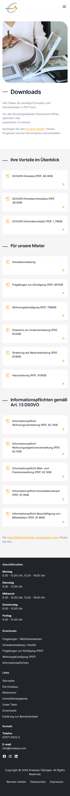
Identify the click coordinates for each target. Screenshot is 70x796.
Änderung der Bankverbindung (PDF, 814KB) (35, 354)
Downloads (9, 710)
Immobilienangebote (15, 698)
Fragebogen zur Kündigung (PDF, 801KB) (37, 284)
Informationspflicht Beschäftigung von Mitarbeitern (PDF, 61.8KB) (36, 515)
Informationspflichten (15, 662)
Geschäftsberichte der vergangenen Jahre (33, 537)
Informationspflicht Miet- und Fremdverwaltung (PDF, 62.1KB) (32, 470)
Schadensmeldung (23, 262)
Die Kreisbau (10, 686)
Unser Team (9, 704)
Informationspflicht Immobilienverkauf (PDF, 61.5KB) (36, 492)
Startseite (8, 680)
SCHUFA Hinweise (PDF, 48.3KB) (32, 176)
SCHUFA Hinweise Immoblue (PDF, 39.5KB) (33, 200)
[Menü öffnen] (64, 6)
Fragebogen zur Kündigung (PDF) (22, 650)
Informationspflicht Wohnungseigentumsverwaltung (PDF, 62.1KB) (36, 447)
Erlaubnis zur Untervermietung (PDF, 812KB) (35, 331)
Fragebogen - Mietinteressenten (22, 639)
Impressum (56, 781)
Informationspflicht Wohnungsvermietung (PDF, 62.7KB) (35, 422)
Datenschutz (38, 781)
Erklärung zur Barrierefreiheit (20, 716)
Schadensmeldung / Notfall (19, 645)
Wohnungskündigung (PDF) (19, 656)
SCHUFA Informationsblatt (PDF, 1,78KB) (37, 221)
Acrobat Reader (35, 129)
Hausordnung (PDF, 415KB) (29, 375)
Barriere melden (16, 781)
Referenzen (9, 692)
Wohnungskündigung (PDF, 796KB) (34, 307)
